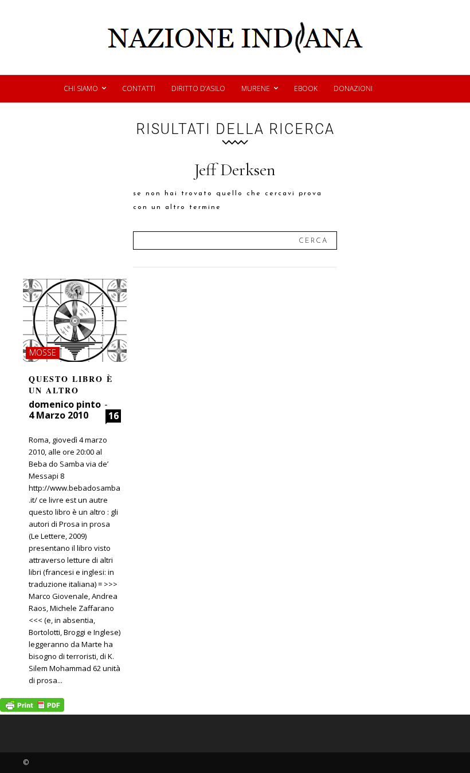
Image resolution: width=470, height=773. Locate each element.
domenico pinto (65, 404)
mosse (42, 352)
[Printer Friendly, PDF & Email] (32, 708)
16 (113, 415)
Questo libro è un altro (71, 384)
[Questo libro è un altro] (75, 320)
